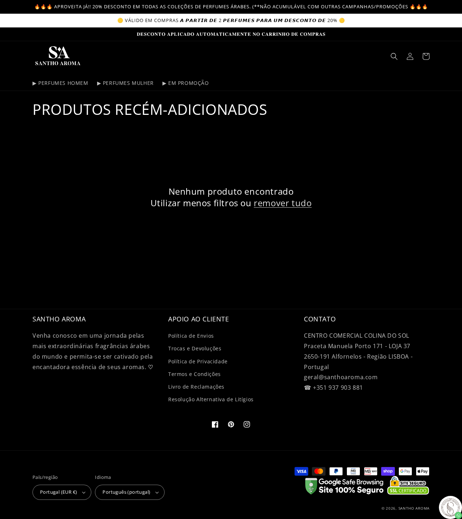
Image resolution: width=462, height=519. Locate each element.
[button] (394, 56)
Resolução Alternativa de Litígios (211, 399)
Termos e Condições (194, 374)
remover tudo (282, 202)
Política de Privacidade (198, 361)
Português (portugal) (126, 492)
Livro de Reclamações (196, 386)
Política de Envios (191, 335)
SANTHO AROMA (414, 508)
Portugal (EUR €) (58, 492)
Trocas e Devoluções (194, 348)
